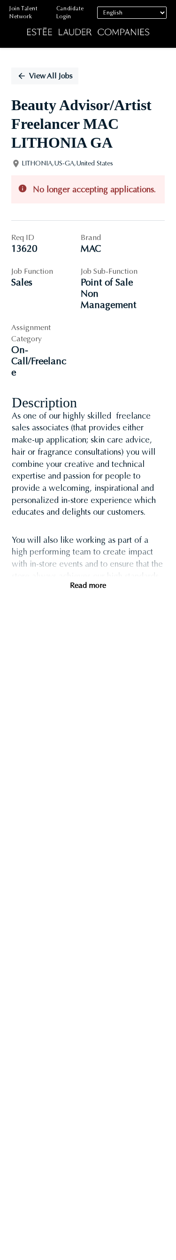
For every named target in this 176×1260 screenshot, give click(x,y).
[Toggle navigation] (14, 24)
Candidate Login (70, 12)
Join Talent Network (23, 12)
